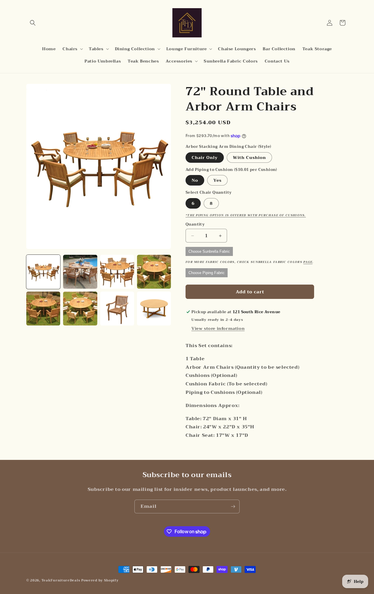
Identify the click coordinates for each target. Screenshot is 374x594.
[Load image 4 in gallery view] (154, 272)
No (195, 180)
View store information (218, 328)
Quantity (195, 224)
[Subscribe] (232, 506)
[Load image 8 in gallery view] (154, 308)
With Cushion (249, 157)
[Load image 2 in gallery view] (80, 272)
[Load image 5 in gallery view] (43, 308)
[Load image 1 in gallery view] (43, 272)
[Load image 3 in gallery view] (117, 272)
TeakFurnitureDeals (60, 580)
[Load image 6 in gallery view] (80, 308)
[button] (32, 22)
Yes (217, 180)
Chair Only (205, 157)
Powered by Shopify (100, 580)
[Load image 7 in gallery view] (117, 308)
